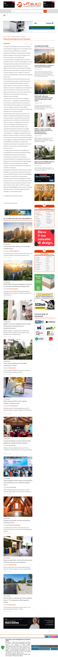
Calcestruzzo (38, 262)
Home (5, 36)
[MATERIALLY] (51, 322)
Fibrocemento (49, 256)
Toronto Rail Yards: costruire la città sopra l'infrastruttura (17, 247)
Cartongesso (38, 264)
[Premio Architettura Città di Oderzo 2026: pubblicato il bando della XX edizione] (18, 427)
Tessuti (48, 268)
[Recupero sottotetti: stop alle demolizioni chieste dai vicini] (18, 506)
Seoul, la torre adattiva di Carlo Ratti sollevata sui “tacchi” (44, 162)
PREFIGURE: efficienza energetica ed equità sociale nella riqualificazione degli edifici (18, 285)
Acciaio (37, 257)
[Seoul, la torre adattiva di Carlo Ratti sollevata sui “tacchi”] (18, 349)
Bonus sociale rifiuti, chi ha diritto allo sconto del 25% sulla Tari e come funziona (18, 561)
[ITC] (39, 322)
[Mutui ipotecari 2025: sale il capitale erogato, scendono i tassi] (18, 387)
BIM (37, 216)
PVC (47, 263)
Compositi (38, 269)
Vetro (48, 270)
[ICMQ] (39, 333)
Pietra (48, 260)
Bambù (37, 260)
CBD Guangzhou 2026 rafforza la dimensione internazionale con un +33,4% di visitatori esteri (18, 483)
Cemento (38, 265)
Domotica (38, 218)
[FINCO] (51, 333)
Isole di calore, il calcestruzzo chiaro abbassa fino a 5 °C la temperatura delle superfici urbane (18, 600)
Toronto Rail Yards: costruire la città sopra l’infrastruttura (44, 66)
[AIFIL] (51, 339)
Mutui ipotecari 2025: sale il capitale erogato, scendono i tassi (15, 402)
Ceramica (38, 267)
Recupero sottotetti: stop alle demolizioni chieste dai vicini (17, 521)
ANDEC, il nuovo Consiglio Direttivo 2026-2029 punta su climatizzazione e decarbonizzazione (17, 326)
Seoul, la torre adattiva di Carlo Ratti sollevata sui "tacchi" (15, 364)
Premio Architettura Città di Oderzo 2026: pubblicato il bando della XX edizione (17, 442)
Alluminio (38, 258)
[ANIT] (51, 327)
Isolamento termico (50, 211)
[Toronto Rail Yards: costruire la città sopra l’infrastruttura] (18, 232)
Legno (48, 258)
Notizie (9, 36)
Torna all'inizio (53, 636)
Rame (48, 265)
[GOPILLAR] (39, 339)
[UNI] (39, 327)
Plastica (48, 261)
